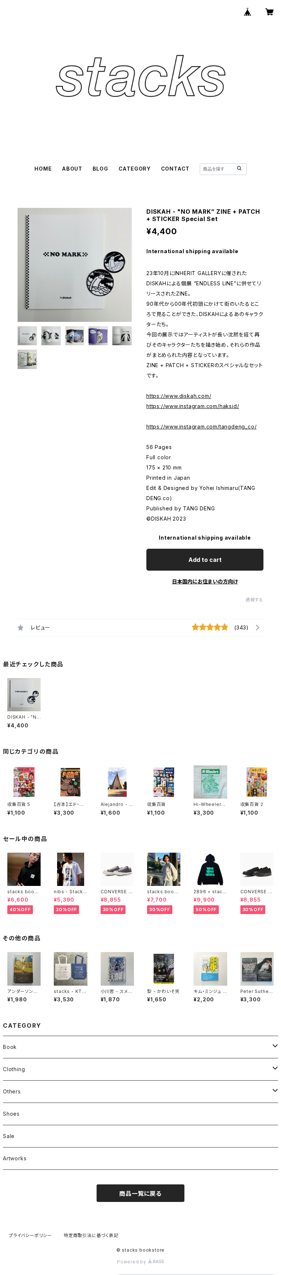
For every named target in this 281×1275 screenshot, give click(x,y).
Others (12, 1091)
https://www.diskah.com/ (178, 396)
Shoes (11, 1114)
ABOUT (72, 168)
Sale (9, 1136)
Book (10, 1047)
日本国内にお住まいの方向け (205, 581)
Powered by (132, 1261)
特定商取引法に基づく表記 (91, 1235)
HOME (43, 168)
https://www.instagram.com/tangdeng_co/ (201, 426)
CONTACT (175, 168)
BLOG (100, 168)
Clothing (14, 1069)
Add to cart (205, 559)
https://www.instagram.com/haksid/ (192, 406)
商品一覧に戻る (140, 1193)
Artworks (14, 1158)
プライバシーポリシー (30, 1235)
